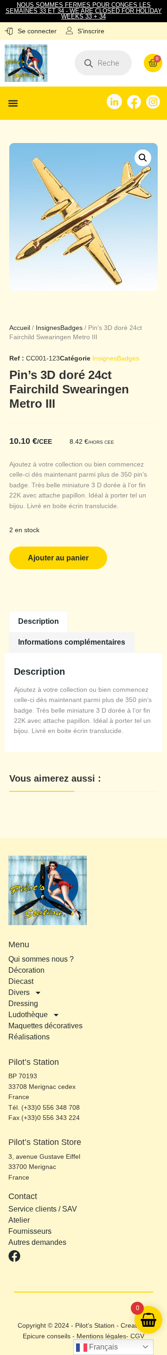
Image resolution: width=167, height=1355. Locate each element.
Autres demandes (37, 1242)
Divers (19, 992)
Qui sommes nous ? (41, 959)
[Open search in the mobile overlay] (103, 63)
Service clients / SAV (42, 1209)
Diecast (20, 981)
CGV (137, 1336)
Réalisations (29, 1037)
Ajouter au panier (58, 558)
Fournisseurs (29, 1231)
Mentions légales (101, 1336)
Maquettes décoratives (45, 1026)
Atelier (19, 1220)
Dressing (23, 1003)
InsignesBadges (59, 327)
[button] (12, 103)
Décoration (26, 970)
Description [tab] (38, 621)
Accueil (19, 327)
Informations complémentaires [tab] (71, 642)
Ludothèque (28, 1015)
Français (102, 1347)
